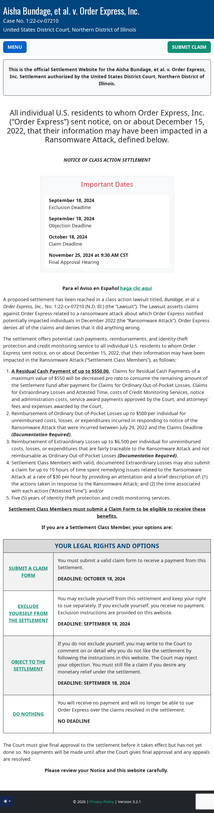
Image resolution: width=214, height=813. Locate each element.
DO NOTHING (28, 714)
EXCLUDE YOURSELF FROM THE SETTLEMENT (28, 613)
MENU (15, 47)
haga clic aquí (136, 288)
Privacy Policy (102, 801)
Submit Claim (189, 47)
